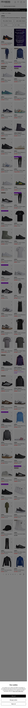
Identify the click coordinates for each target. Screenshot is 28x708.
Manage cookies (13, 700)
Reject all (13, 703)
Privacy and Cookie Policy (18, 691)
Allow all (13, 696)
